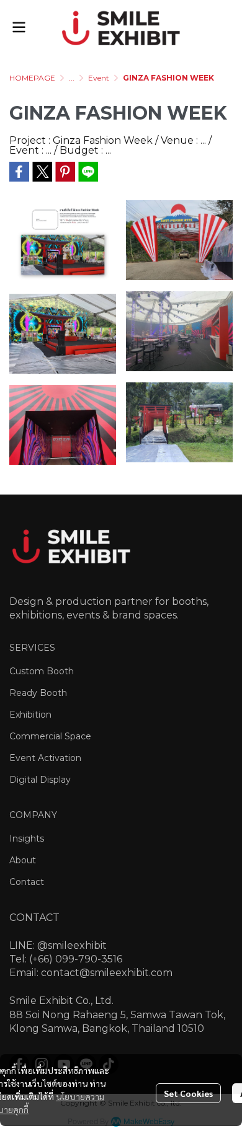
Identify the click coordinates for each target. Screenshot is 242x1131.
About (22, 860)
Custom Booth (41, 671)
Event (98, 77)
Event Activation (45, 758)
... (71, 77)
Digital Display (40, 779)
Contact (26, 881)
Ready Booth (38, 692)
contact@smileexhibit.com (107, 973)
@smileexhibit (72, 945)
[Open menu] (18, 27)
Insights (26, 838)
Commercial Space (50, 736)
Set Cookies (188, 1093)
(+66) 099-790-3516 (75, 959)
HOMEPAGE (32, 77)
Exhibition (30, 714)
